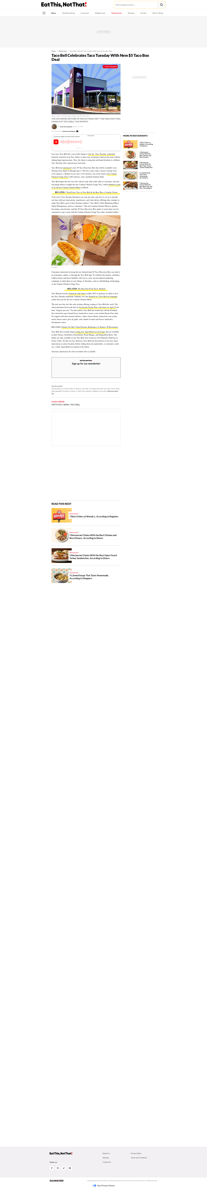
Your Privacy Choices (106, 1185)
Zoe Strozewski (66, 127)
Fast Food (57, 405)
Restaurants (116, 13)
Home (54, 51)
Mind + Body (157, 13)
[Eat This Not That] (86, 360)
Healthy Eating (68, 13)
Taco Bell (55, 267)
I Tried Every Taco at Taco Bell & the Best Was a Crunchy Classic (91, 192)
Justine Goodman (68, 131)
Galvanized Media (102, 1180)
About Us (106, 1153)
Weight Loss (100, 13)
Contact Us (107, 1162)
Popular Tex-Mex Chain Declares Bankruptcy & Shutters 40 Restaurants (89, 327)
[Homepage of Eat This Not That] (61, 1153)
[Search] (161, 4)
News (53, 13)
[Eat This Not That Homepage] (64, 4)
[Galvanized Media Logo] (57, 1181)
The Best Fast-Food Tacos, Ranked (91, 288)
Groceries (85, 13)
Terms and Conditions (139, 1158)
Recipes (131, 13)
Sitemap (106, 1158)
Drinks (143, 13)
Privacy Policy (136, 1153)
